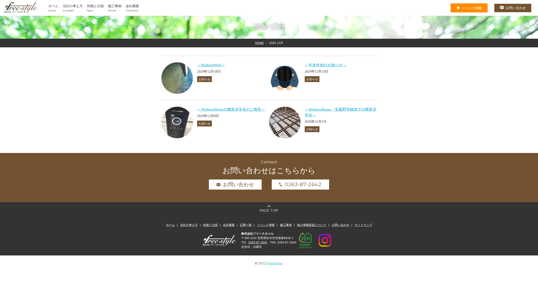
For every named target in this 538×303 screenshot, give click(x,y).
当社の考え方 (189, 225)
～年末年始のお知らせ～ (325, 65)
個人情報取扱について (311, 225)
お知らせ (204, 79)
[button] (177, 78)
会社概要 (229, 225)
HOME (259, 43)
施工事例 (286, 225)
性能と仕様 (210, 225)
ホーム (170, 225)
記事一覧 (246, 225)
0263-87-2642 (303, 184)
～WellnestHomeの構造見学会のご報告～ (231, 109)
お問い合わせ (516, 8)
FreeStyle (274, 263)
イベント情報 (472, 8)
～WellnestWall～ (211, 65)
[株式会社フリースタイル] (21, 12)
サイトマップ (363, 225)
